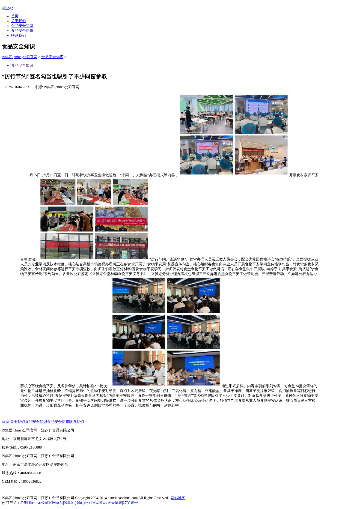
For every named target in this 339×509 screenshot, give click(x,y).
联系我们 (18, 35)
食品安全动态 (22, 31)
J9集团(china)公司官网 (19, 57)
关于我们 (18, 21)
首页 (14, 16)
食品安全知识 (22, 26)
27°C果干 (130, 503)
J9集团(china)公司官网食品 (41, 503)
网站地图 (178, 498)
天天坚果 (114, 503)
